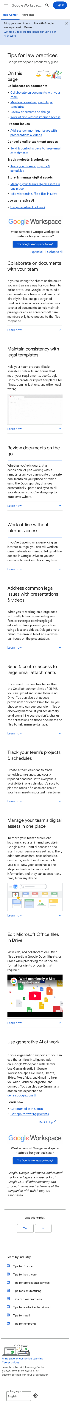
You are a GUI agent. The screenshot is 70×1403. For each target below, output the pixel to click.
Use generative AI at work (27, 207)
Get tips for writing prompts (29, 1114)
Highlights (27, 14)
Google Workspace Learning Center (27, 5)
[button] (5, 5)
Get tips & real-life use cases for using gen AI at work (30, 33)
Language (15, 1391)
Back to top (46, 1122)
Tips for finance (22, 1266)
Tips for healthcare (25, 1274)
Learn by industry (19, 1257)
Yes (25, 1228)
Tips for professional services (31, 1282)
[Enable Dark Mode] (35, 1395)
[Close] (67, 24)
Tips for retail (21, 1315)
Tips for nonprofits (24, 1323)
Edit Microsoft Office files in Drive (33, 194)
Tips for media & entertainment (32, 1307)
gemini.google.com (20, 1095)
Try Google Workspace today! (35, 244)
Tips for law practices (27, 1299)
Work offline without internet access (35, 117)
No (43, 1228)
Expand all (36, 252)
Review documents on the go (30, 112)
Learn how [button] (14, 330)
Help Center (10, 14)
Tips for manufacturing (27, 1291)
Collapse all (55, 252)
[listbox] (18, 1396)
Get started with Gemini (26, 1109)
